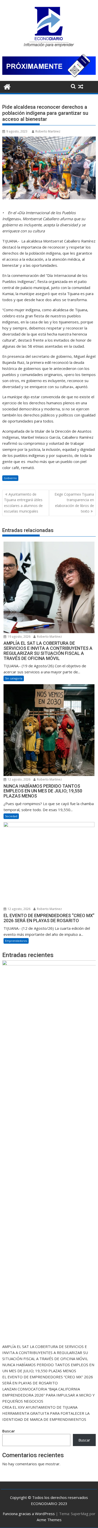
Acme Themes (49, 1519)
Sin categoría (13, 678)
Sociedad (11, 816)
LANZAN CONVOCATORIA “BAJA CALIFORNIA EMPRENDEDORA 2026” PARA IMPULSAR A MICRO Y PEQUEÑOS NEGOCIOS (48, 1395)
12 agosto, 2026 (18, 779)
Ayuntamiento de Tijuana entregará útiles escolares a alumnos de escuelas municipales (23, 503)
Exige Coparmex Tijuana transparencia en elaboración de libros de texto (74, 503)
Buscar (8, 1430)
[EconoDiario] (7, 86)
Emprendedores (16, 941)
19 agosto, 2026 (18, 636)
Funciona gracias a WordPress (29, 1513)
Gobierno (10, 478)
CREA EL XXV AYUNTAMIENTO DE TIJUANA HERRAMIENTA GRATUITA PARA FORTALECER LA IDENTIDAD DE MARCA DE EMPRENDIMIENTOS (45, 1413)
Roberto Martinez (47, 131)
